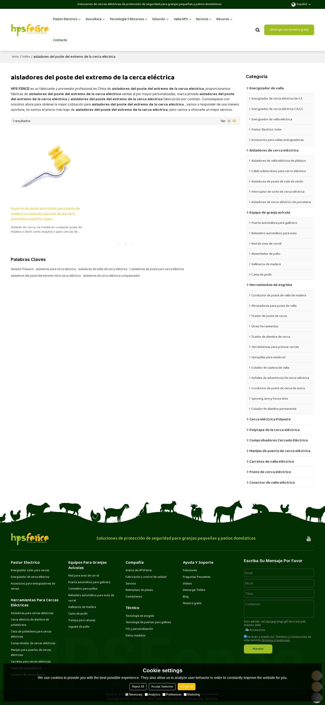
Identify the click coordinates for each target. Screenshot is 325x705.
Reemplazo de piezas (139, 590)
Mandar (258, 649)
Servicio (202, 19)
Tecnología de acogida (140, 616)
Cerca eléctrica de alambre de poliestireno (30, 622)
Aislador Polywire (22, 269)
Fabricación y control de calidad (146, 577)
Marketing (193, 694)
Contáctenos (134, 597)
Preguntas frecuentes (196, 577)
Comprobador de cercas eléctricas (33, 643)
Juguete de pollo (79, 627)
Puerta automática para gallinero (89, 582)
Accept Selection (162, 686)
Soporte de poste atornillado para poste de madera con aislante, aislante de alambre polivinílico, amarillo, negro (45, 214)
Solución (158, 19)
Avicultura (93, 19)
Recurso (222, 19)
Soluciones (190, 570)
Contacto (60, 40)
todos (26, 57)
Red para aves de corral (83, 576)
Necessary (136, 694)
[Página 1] (118, 244)
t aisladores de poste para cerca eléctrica (157, 269)
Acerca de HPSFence (139, 570)
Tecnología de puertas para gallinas (148, 622)
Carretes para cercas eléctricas (31, 662)
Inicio (15, 57)
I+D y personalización (139, 629)
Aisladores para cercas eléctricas (32, 613)
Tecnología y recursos (127, 19)
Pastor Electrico (65, 19)
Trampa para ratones (82, 620)
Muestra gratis (192, 603)
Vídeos (187, 583)
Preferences (174, 694)
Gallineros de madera (82, 607)
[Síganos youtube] (309, 539)
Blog (186, 597)
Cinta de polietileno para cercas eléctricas (31, 634)
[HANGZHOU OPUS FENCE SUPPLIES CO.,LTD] (29, 29)
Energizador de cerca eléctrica (30, 577)
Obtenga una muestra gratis (289, 30)
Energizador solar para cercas (30, 570)
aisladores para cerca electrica (56, 269)
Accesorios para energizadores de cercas (33, 586)
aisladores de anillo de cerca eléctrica (102, 269)
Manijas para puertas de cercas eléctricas (31, 653)
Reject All (138, 686)
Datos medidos (136, 635)
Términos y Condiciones (276, 640)
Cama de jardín (78, 614)
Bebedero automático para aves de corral (91, 598)
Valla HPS (181, 19)
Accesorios (257, 630)
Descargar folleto (194, 590)
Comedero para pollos (83, 589)
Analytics (154, 694)
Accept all (186, 686)
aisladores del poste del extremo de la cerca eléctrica (46, 276)
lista (229, 121)
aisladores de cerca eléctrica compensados (111, 276)
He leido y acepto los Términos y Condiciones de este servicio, (277, 638)
